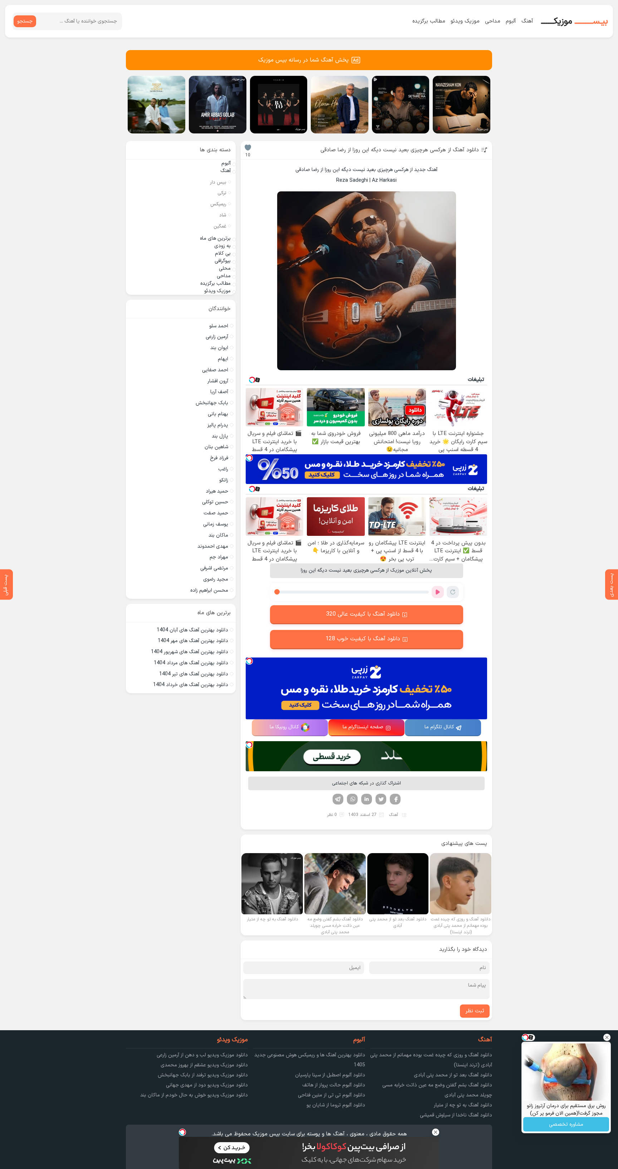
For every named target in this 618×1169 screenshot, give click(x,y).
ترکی (221, 193)
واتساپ (352, 799)
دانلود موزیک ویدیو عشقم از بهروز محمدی (204, 1065)
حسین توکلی (215, 502)
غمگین (220, 226)
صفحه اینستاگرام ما (363, 727)
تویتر (381, 799)
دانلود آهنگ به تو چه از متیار (463, 1105)
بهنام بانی (218, 414)
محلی (225, 268)
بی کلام (223, 253)
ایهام (223, 359)
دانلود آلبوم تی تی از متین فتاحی (331, 1095)
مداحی (492, 21)
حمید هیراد (217, 491)
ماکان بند (218, 535)
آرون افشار (217, 381)
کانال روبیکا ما (284, 727)
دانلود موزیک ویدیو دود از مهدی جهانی (207, 1085)
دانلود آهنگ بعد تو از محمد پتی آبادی (453, 1075)
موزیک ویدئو (465, 21)
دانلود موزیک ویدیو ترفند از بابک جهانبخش (203, 1075)
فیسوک (395, 799)
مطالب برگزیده (428, 21)
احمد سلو (218, 326)
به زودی (222, 246)
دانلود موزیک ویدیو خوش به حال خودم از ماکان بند (194, 1095)
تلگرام (338, 799)
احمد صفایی (215, 370)
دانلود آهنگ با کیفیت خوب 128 (362, 639)
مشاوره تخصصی (566, 1124)
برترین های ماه (215, 238)
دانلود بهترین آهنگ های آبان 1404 (192, 630)
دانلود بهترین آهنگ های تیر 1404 (193, 674)
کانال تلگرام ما (439, 727)
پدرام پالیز (217, 425)
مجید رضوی (215, 579)
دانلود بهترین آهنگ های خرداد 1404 (190, 685)
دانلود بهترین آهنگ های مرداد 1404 (191, 663)
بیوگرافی (223, 261)
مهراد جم (219, 557)
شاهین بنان (216, 447)
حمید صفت (215, 513)
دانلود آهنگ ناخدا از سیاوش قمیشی (456, 1115)
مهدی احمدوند (212, 546)
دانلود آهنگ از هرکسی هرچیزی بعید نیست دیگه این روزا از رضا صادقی (399, 150)
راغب (223, 469)
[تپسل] (249, 457)
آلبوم (511, 21)
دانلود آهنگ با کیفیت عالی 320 (363, 614)
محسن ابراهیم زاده (209, 590)
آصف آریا (219, 392)
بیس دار (218, 182)
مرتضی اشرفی (214, 568)
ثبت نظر (474, 1011)
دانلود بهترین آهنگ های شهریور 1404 (189, 652)
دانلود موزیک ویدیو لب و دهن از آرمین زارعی (202, 1055)
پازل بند (220, 436)
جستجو (25, 21)
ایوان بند (219, 348)
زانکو (223, 480)
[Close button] (606, 1037)
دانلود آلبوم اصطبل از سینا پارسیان (330, 1075)
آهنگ (527, 21)
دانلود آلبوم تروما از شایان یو (335, 1105)
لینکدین (366, 799)
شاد (222, 215)
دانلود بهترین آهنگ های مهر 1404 (193, 641)
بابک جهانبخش (212, 403)
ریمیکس (218, 204)
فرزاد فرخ (219, 458)
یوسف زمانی (215, 524)
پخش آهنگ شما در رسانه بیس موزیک (303, 60)
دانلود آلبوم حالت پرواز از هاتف (333, 1085)
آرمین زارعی (217, 337)
